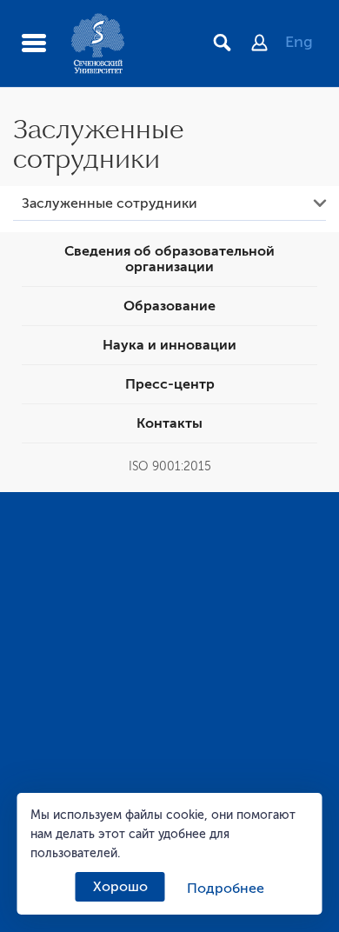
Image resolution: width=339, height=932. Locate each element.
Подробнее (225, 888)
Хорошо (120, 887)
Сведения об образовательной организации (169, 259)
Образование (169, 306)
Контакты (169, 423)
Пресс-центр (170, 384)
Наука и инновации (169, 345)
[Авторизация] (268, 44)
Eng (299, 41)
